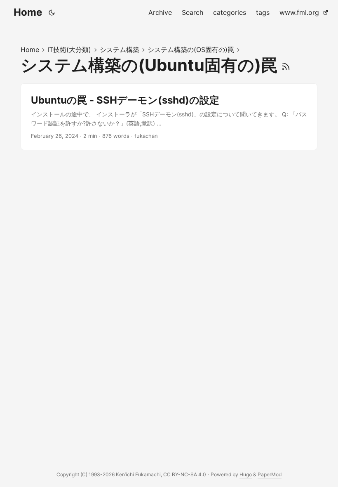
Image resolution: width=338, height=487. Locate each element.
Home (28, 12)
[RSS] (286, 65)
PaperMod (270, 474)
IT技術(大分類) (69, 49)
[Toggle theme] (52, 12)
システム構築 (119, 49)
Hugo (245, 474)
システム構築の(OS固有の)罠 (191, 49)
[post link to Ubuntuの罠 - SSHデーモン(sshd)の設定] (169, 117)
